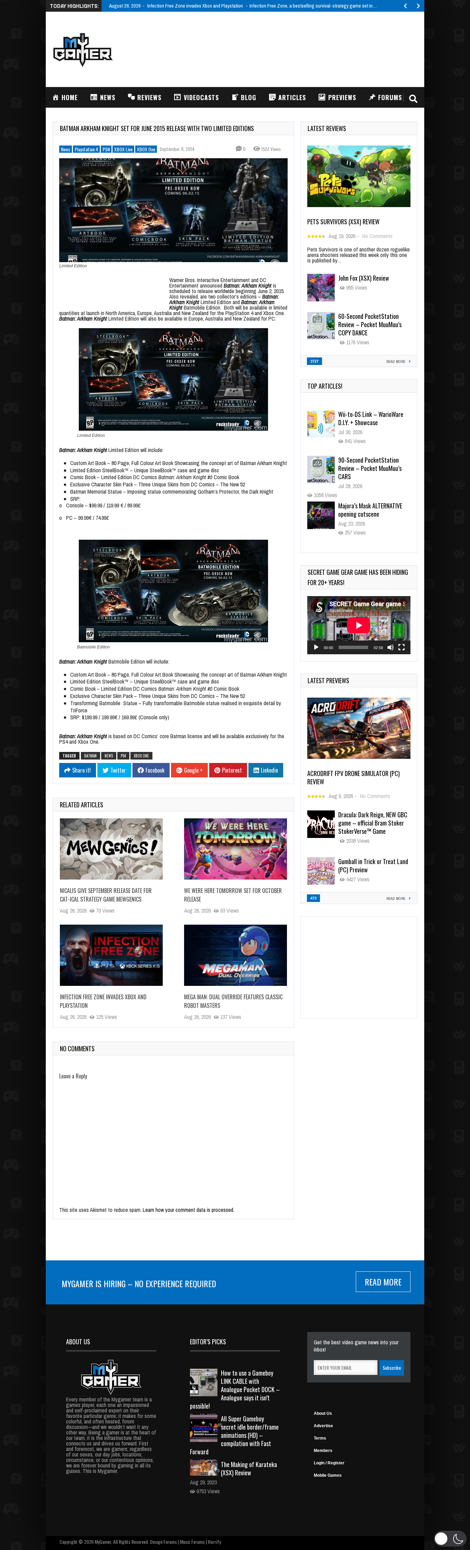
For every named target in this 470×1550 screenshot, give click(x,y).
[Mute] (390, 647)
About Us (323, 1413)
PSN (106, 149)
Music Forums (192, 1541)
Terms (320, 1438)
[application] (358, 625)
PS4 (123, 755)
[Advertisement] (292, 48)
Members (323, 1450)
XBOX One (146, 149)
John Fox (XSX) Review (363, 277)
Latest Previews (328, 680)
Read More (383, 1281)
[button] (450, 1539)
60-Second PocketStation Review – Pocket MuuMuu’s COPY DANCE (370, 324)
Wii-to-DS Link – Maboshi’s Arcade (369, 509)
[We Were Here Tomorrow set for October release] (235, 849)
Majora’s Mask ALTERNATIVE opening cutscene (370, 464)
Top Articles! (325, 385)
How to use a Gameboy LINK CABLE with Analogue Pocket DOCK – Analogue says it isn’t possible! (235, 1389)
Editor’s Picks (208, 1341)
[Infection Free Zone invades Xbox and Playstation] (111, 955)
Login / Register (329, 1463)
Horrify (214, 1541)
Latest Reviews (327, 128)
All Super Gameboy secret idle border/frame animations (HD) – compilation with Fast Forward (234, 1435)
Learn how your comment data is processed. (188, 1210)
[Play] (316, 647)
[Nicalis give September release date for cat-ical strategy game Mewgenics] (111, 849)
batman (90, 755)
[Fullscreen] (401, 647)
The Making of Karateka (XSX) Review (249, 1468)
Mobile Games (328, 1475)
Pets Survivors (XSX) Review (343, 221)
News (65, 149)
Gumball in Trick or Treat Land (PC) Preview (373, 865)
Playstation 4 (86, 149)
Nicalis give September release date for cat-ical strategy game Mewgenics (106, 894)
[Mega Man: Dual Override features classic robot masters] (235, 955)
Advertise (323, 1425)
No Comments (377, 236)
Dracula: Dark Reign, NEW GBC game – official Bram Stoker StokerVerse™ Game (372, 823)
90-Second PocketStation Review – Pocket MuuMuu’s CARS (370, 422)
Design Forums (163, 1541)
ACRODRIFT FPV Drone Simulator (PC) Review (353, 777)
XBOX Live (123, 149)
